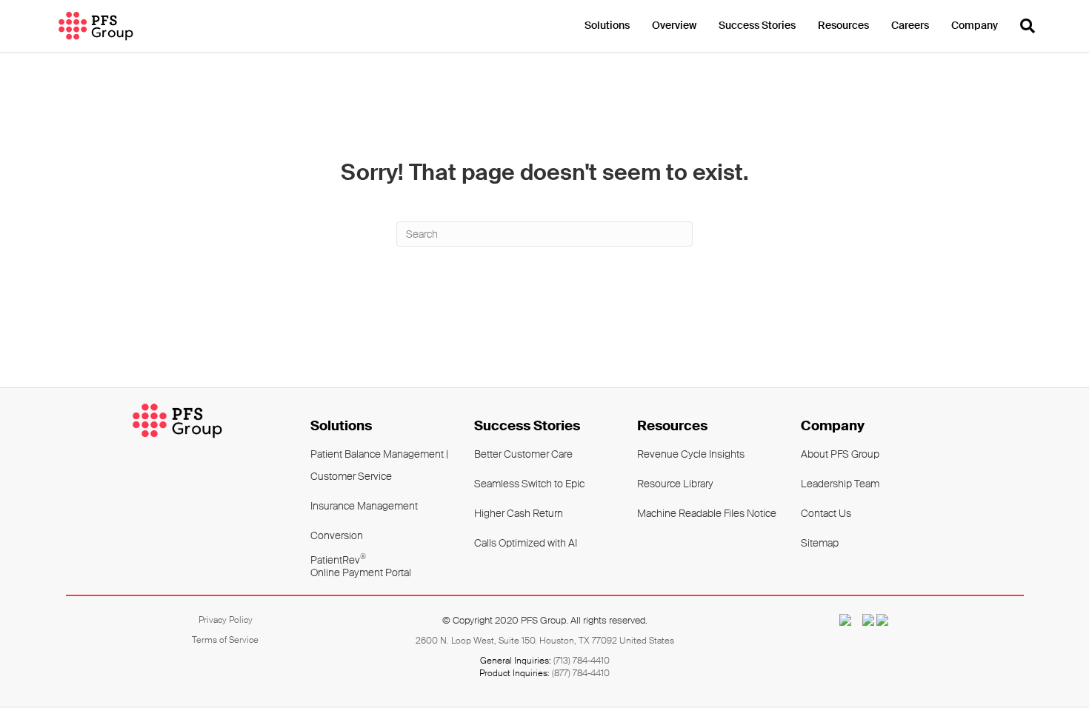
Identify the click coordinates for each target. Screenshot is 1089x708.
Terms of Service (225, 640)
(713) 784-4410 (581, 661)
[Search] (1022, 26)
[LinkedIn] (882, 620)
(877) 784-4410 (581, 673)
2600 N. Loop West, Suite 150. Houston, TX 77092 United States (545, 641)
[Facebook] (863, 620)
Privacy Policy (226, 620)
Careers (910, 25)
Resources (843, 25)
